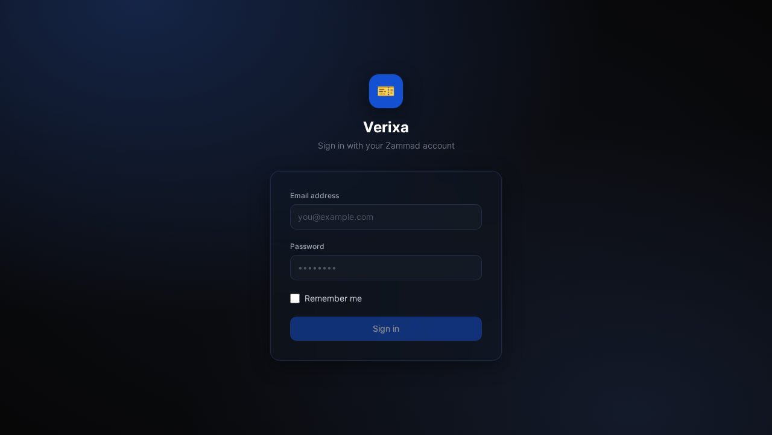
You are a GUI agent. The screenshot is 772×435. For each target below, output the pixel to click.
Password (307, 246)
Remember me (333, 298)
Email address (314, 195)
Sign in (386, 328)
